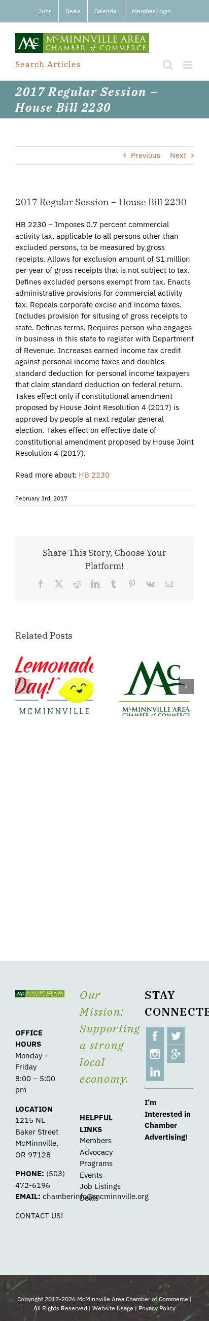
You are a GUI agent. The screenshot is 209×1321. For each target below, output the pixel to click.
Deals (89, 1198)
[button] (22, 686)
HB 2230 (94, 475)
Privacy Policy (157, 1308)
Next (178, 155)
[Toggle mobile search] (168, 64)
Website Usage (112, 1308)
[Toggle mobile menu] (188, 64)
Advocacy (96, 1152)
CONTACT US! (39, 1215)
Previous (145, 155)
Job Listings (100, 1186)
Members (96, 1140)
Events (91, 1175)
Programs (96, 1163)
